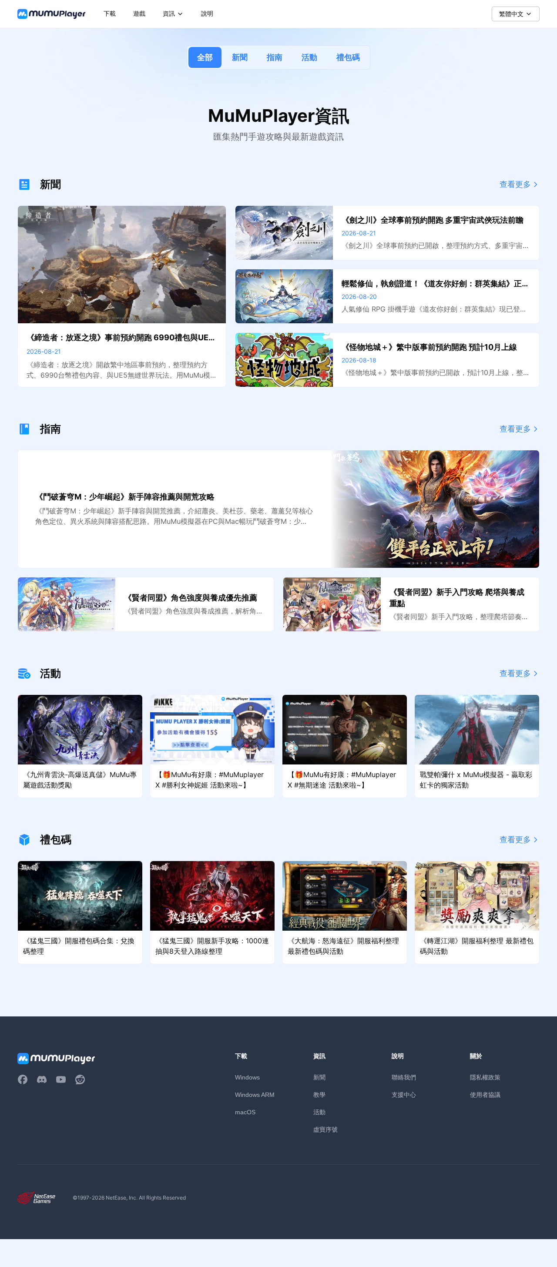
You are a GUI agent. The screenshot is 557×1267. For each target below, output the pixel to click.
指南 (274, 57)
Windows (247, 1077)
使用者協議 (485, 1094)
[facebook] (22, 1079)
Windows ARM (255, 1094)
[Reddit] (80, 1079)
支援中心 (404, 1094)
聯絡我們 (404, 1077)
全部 (205, 57)
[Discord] (42, 1079)
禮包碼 (348, 57)
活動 (309, 57)
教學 (319, 1094)
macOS (245, 1112)
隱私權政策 (485, 1077)
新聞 (240, 57)
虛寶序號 (325, 1129)
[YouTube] (61, 1079)
